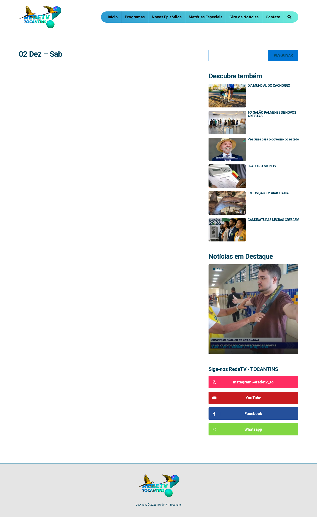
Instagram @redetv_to (253, 382)
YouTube (253, 398)
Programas (135, 17)
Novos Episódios (167, 17)
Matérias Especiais (205, 17)
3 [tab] (223, 269)
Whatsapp (253, 429)
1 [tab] (214, 269)
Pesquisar (283, 55)
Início (113, 17)
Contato (273, 17)
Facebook (253, 413)
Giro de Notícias (244, 17)
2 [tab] (218, 269)
